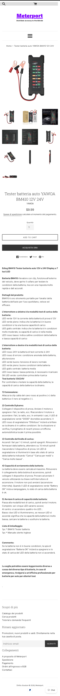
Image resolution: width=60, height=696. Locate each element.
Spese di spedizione (12, 214)
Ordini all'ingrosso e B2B (14, 666)
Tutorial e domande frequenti (16, 620)
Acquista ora (30, 248)
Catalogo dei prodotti (12, 613)
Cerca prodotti (9, 616)
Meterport (39, 685)
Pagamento (7, 663)
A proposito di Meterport (14, 656)
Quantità (30, 222)
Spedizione (7, 659)
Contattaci (7, 670)
